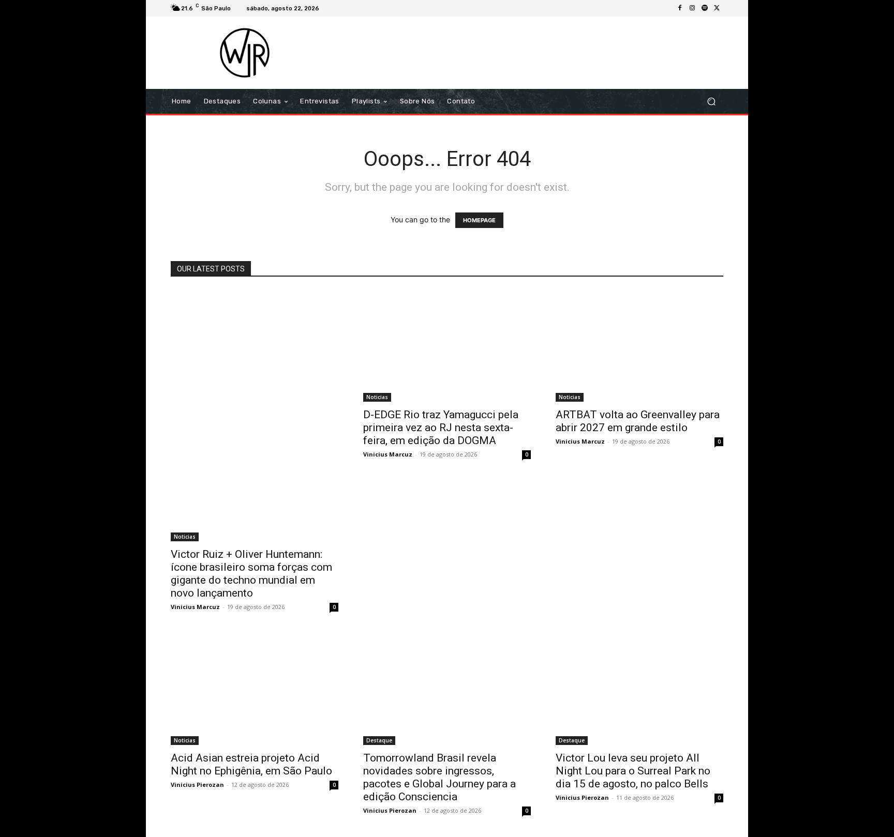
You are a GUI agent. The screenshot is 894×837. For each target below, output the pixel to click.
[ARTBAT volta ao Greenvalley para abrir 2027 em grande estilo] (639, 346)
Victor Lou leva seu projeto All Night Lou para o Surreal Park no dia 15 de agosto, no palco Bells (633, 771)
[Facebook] (680, 8)
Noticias (185, 536)
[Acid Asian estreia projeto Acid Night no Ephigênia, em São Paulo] (254, 689)
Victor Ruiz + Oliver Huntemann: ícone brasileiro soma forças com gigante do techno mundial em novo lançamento (251, 573)
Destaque (379, 740)
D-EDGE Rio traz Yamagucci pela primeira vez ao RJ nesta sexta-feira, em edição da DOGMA (440, 427)
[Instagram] (692, 8)
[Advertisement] (533, 52)
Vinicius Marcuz (195, 607)
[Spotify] (704, 8)
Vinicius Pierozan (197, 784)
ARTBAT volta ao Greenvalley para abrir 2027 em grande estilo (638, 421)
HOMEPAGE (479, 220)
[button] (711, 101)
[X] (717, 8)
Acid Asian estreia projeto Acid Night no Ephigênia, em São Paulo (251, 764)
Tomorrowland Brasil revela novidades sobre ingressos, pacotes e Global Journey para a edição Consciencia (439, 777)
